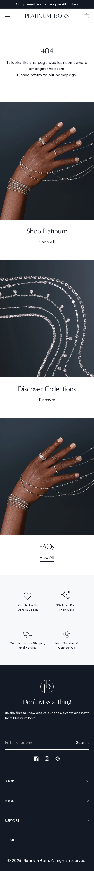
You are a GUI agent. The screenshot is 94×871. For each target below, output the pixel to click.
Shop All (47, 242)
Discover (47, 399)
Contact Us (66, 647)
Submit (82, 742)
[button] (7, 16)
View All (47, 557)
